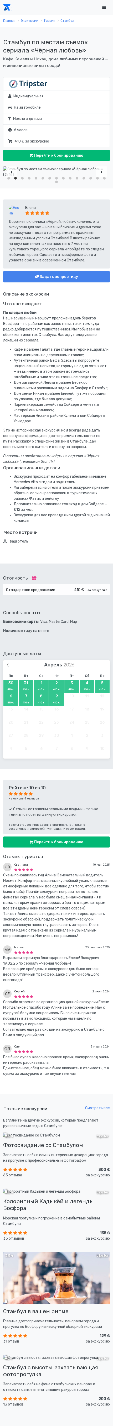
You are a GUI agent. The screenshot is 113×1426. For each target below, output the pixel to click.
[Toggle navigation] (104, 7)
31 (26, 686)
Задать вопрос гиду (58, 277)
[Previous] (11, 171)
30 (10, 686)
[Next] (101, 171)
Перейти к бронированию (58, 155)
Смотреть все (97, 1108)
